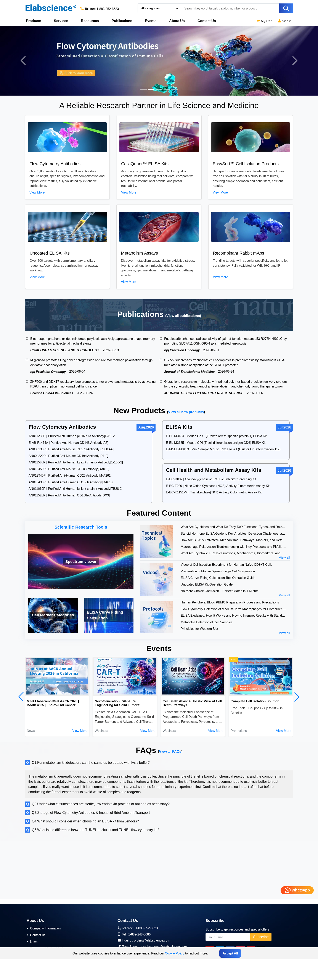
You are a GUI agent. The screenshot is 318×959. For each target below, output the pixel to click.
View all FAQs (170, 751)
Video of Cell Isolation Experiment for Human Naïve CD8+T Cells (226, 564)
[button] (21, 697)
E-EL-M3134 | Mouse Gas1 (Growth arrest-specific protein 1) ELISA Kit (216, 436)
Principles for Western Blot (199, 628)
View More (37, 192)
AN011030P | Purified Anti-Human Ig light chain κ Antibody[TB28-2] (75, 488)
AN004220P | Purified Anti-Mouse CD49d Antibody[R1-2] (68, 456)
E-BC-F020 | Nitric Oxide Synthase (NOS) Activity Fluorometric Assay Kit (218, 486)
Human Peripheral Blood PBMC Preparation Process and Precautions (230, 602)
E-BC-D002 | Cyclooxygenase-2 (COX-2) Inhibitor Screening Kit (211, 479)
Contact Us (207, 21)
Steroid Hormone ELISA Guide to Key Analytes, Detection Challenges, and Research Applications (233, 533)
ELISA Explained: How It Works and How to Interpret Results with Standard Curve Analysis (233, 615)
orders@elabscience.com (152, 940)
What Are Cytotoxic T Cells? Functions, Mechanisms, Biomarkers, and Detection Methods (233, 553)
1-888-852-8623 (107, 9)
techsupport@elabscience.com (165, 946)
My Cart (266, 21)
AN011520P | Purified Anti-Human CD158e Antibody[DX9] (69, 495)
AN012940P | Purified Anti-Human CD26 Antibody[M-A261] (70, 475)
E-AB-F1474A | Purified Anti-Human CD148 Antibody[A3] (68, 442)
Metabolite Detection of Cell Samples (207, 622)
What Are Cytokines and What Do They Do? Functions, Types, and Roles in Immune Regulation (233, 527)
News (32, 941)
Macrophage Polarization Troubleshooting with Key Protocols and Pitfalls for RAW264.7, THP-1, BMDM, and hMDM (233, 546)
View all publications (183, 316)
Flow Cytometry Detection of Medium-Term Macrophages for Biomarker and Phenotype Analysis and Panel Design (233, 609)
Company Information (44, 928)
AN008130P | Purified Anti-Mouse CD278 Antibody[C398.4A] (71, 449)
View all (284, 557)
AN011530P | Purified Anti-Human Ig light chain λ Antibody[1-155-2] (76, 462)
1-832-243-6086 (139, 934)
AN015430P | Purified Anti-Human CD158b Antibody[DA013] (71, 482)
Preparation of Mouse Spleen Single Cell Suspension (218, 571)
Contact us (36, 935)
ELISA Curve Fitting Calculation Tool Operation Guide (218, 577)
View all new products (186, 412)
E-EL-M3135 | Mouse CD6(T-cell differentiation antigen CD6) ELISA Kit (215, 442)
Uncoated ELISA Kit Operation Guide (207, 584)
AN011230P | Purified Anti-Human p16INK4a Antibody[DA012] (72, 436)
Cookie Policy (174, 953)
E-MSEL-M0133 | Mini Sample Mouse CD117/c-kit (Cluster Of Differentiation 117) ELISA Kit (226, 449)
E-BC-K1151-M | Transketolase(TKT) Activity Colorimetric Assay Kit (214, 492)
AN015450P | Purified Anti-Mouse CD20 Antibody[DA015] (69, 469)
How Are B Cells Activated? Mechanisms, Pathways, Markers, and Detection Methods (233, 540)
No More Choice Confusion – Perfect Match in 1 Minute (220, 591)
